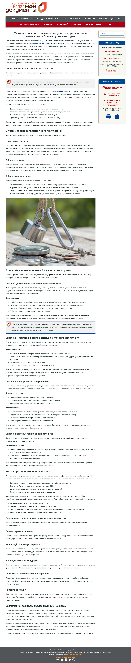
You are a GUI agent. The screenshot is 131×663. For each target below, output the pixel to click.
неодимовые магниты (63, 91)
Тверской (102, 19)
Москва (24, 19)
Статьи (34, 19)
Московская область (30, 24)
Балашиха (76, 24)
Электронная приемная (112, 71)
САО (119, 19)
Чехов (108, 24)
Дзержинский (61, 24)
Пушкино (47, 24)
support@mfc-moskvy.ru (74, 654)
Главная (14, 19)
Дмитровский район (50, 19)
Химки (99, 24)
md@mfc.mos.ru (113, 58)
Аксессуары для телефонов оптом (112, 94)
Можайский (89, 19)
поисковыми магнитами (40, 44)
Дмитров (88, 24)
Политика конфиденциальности (65, 657)
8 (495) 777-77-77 (113, 51)
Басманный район (72, 19)
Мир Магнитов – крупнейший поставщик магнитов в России (111, 103)
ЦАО (112, 19)
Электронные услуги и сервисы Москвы (113, 88)
